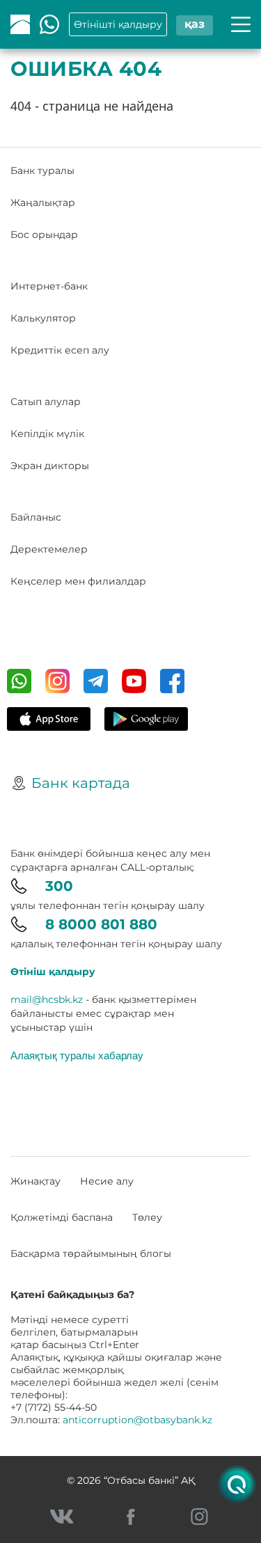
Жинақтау (35, 1181)
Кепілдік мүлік (47, 433)
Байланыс (35, 517)
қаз (194, 24)
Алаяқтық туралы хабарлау (76, 1055)
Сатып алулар (45, 401)
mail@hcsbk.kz (46, 999)
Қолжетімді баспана (61, 1217)
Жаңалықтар (42, 202)
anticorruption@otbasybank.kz (137, 1420)
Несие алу (107, 1181)
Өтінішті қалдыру (118, 24)
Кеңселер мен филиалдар (78, 581)
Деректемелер (49, 549)
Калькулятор (43, 318)
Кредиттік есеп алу (59, 350)
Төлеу (147, 1217)
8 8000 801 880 (101, 924)
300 (59, 886)
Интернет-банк (49, 286)
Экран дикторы (49, 465)
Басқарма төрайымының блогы (90, 1253)
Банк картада (80, 783)
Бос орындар (44, 234)
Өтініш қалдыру (52, 971)
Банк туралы (42, 170)
